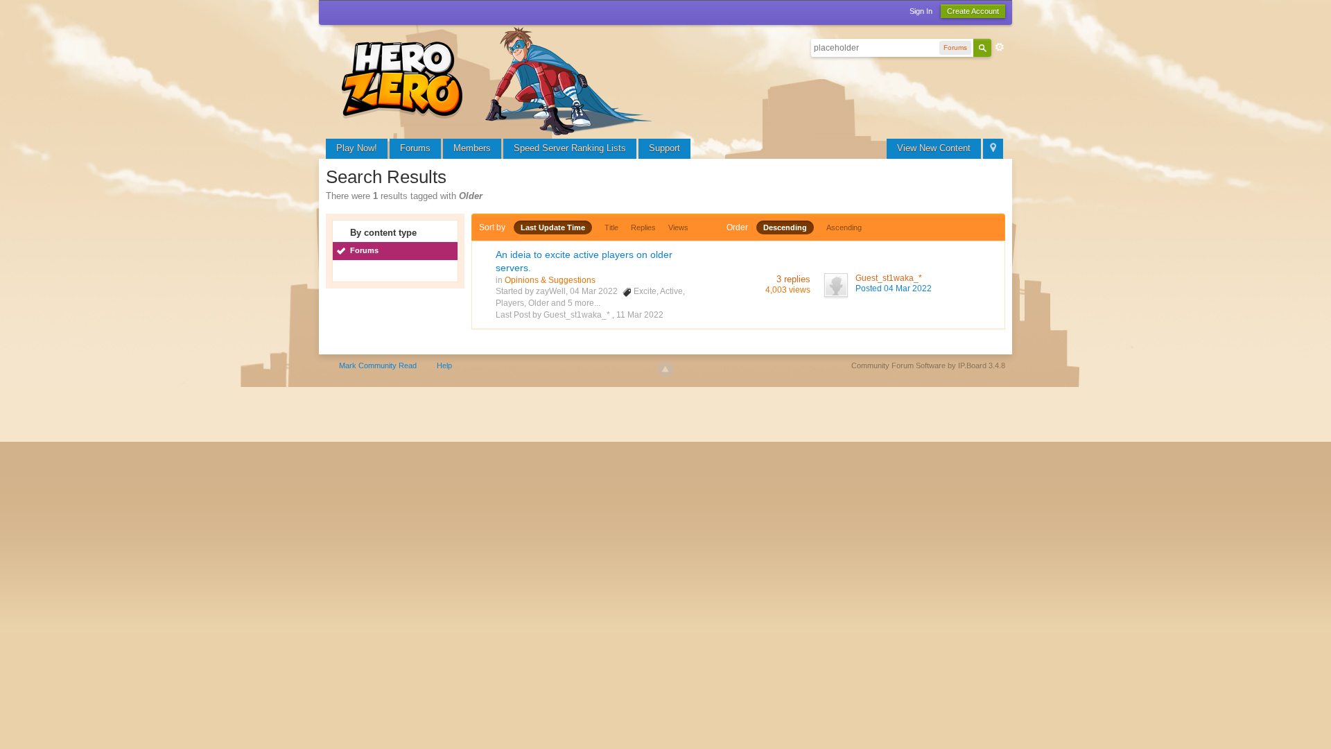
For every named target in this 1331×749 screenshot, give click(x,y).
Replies (643, 227)
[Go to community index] (499, 79)
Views (678, 227)
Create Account (973, 11)
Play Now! (356, 148)
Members (472, 148)
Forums (415, 148)
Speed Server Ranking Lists (570, 148)
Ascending (844, 227)
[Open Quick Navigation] (993, 149)
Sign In (921, 11)
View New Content (934, 148)
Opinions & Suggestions (550, 280)
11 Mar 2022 (639, 315)
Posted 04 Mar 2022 (893, 288)
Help (444, 365)
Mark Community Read (378, 365)
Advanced (999, 47)
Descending (785, 227)
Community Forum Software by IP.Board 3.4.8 (928, 365)
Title (611, 227)
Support (664, 148)
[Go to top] (665, 369)
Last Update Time (553, 227)
